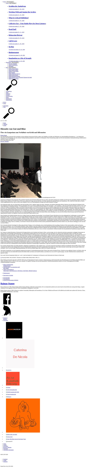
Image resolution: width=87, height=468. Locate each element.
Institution (8, 93)
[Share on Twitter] (7, 315)
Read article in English (8, 275)
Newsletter (5, 446)
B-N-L (4, 1)
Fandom (8, 95)
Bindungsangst (6, 273)
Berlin (4, 123)
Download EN (6, 279)
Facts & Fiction (9, 96)
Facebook (5, 459)
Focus (7, 3)
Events (4, 125)
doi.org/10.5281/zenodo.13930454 (10, 280)
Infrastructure (9, 98)
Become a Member (5, 141)
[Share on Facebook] (7, 304)
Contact (5, 445)
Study (7, 92)
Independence (9, 99)
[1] (70, 239)
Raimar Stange (4, 135)
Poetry (7, 97)
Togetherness (9, 91)
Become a (5, 318)
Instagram (5, 461)
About (4, 443)
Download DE (6, 277)
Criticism (5, 124)
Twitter (4, 460)
